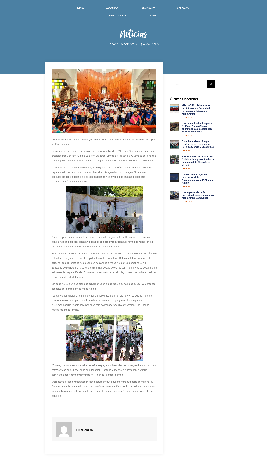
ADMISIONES (148, 8)
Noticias (133, 33)
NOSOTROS (112, 8)
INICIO (80, 8)
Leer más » (187, 117)
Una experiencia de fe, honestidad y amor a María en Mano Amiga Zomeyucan (198, 195)
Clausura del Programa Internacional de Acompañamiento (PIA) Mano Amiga (198, 178)
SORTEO (153, 15)
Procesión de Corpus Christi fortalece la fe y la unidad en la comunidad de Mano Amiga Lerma (198, 160)
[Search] (211, 84)
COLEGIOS (183, 8)
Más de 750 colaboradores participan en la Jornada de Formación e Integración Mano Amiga (196, 109)
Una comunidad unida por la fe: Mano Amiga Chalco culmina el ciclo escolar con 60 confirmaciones (197, 127)
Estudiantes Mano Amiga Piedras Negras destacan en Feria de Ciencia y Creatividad (198, 144)
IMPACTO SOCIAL (118, 15)
